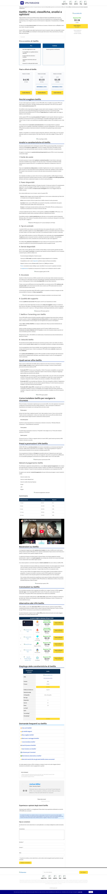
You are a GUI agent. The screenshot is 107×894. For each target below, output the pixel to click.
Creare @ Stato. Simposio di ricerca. (28, 776)
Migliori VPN (64, 4)
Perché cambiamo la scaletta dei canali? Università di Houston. (33, 775)
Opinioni (76, 4)
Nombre (21, 842)
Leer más (80, 892)
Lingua (85, 4)
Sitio (20, 852)
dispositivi (35, 261)
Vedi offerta (26, 93)
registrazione (25, 268)
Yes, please (83, 872)
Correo (21, 847)
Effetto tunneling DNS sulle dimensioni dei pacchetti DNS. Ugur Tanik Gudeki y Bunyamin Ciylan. (38, 774)
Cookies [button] (85, 892)
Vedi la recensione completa (48, 678)
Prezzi (21, 266)
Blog (81, 4)
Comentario (22, 829)
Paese (70, 4)
